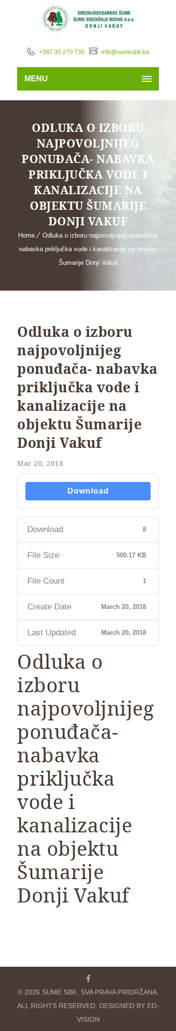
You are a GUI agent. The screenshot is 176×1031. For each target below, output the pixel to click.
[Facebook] (88, 978)
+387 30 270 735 (61, 52)
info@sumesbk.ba (124, 52)
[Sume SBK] (88, 19)
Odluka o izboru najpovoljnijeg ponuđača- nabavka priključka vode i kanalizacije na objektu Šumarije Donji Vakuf (88, 249)
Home (26, 235)
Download (88, 491)
